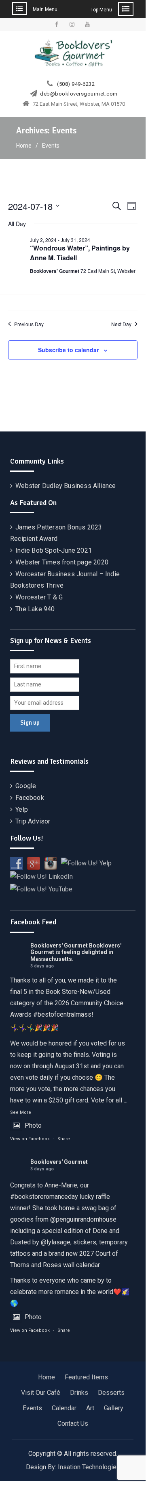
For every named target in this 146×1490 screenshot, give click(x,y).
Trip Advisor (32, 821)
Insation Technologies (89, 1467)
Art (90, 1408)
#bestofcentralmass (62, 1014)
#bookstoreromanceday (44, 1196)
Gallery (113, 1408)
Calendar (64, 1408)
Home (46, 1377)
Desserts (111, 1392)
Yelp (21, 809)
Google (25, 786)
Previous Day (29, 324)
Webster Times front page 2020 (61, 562)
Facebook (29, 798)
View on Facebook (30, 1138)
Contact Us (72, 1423)
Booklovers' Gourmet (59, 945)
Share (63, 1138)
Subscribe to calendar (68, 350)
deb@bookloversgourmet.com (79, 94)
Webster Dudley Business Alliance (65, 486)
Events (32, 1408)
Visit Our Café (40, 1392)
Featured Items (86, 1377)
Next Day (121, 324)
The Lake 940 (35, 609)
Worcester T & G (39, 597)
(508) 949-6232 (76, 84)
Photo (33, 1125)
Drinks (79, 1392)
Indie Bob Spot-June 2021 (53, 550)
